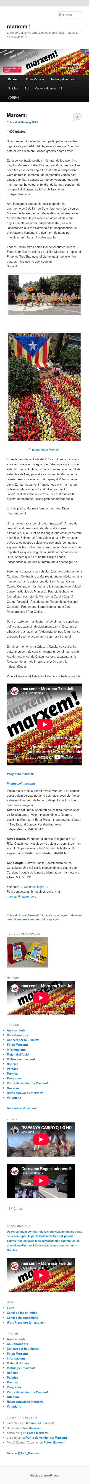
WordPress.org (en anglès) (25, 1322)
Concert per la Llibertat (23, 1040)
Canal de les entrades (22, 1312)
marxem (35, 919)
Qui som (13, 1088)
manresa (23, 919)
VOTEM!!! (13, 97)
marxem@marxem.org (21, 896)
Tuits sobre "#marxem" (22, 1108)
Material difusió (18, 1054)
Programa (14, 1078)
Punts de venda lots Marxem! (27, 1083)
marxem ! (19, 26)
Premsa (12, 1073)
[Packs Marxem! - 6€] (27, 966)
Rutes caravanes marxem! (25, 1093)
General (32, 915)
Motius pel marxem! (63, 79)
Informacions (16, 1049)
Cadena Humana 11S (48, 88)
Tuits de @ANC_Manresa (23, 1453)
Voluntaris (14, 1097)
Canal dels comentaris (22, 1317)
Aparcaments (16, 1030)
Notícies (13, 88)
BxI (27, 88)
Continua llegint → (36, 886)
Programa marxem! (20, 774)
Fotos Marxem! (35, 79)
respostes (51, 919)
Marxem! (17, 114)
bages (64, 915)
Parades (12, 1068)
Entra (10, 1308)
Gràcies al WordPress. (44, 1475)
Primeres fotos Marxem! (44, 449)
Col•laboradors (17, 1035)
